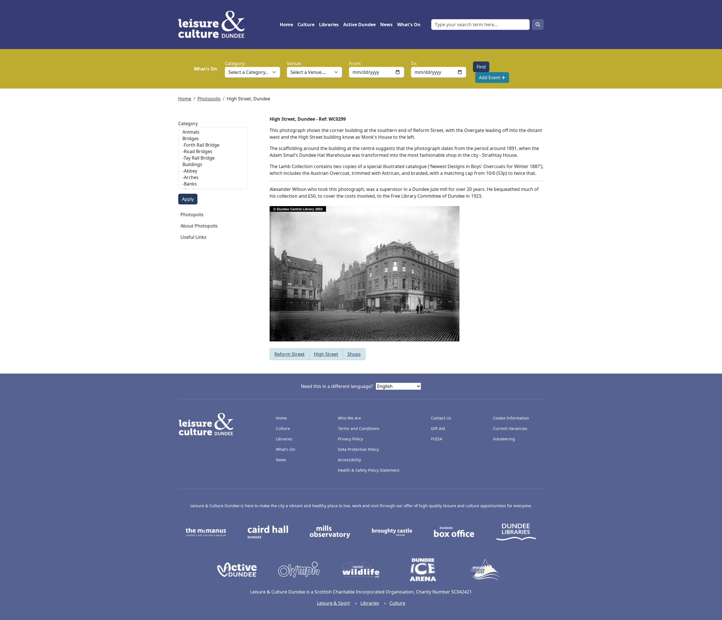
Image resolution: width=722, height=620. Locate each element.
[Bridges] (213, 138)
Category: (235, 63)
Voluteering (504, 439)
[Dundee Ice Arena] (423, 569)
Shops (354, 354)
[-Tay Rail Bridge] (213, 158)
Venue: (294, 63)
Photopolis (209, 99)
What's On (409, 24)
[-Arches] (213, 177)
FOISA (436, 439)
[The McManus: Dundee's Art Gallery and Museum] (206, 531)
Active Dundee (359, 24)
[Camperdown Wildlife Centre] (361, 569)
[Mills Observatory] (330, 531)
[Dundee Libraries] (516, 531)
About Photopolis (199, 226)
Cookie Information (511, 418)
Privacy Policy (350, 439)
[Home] (213, 24)
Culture (306, 24)
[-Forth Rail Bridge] (213, 145)
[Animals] (213, 132)
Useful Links (193, 237)
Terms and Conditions (358, 428)
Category (188, 123)
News (386, 24)
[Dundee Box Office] (454, 531)
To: (414, 63)
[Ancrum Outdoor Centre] (485, 569)
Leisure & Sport (333, 603)
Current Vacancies (510, 428)
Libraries (329, 24)
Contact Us (441, 418)
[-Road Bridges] (213, 151)
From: (355, 63)
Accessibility (350, 459)
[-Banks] (213, 184)
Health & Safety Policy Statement (368, 470)
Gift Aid (438, 428)
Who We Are (349, 418)
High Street (326, 354)
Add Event (490, 77)
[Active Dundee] (237, 569)
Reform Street (289, 354)
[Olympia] (299, 569)
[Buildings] (213, 164)
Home (286, 24)
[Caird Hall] (268, 531)
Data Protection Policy (358, 449)
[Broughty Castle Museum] (392, 531)
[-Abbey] (213, 171)
